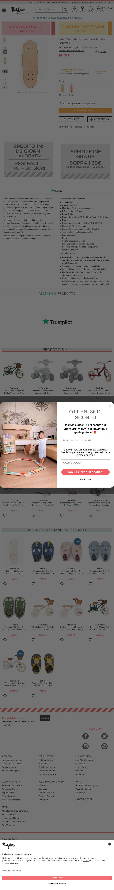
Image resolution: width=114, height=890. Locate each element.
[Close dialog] (110, 406)
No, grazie (85, 480)
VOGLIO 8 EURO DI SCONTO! (85, 472)
